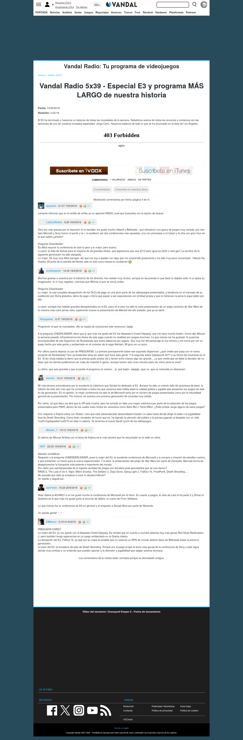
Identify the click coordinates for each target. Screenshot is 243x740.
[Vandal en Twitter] (65, 710)
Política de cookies (189, 710)
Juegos (88, 12)
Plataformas (176, 12)
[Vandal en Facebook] (52, 710)
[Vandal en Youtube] (92, 710)
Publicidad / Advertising (163, 706)
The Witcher (81, 7)
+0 (92, 222)
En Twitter (144, 180)
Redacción (128, 706)
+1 (88, 205)
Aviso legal (185, 706)
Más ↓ (97, 4)
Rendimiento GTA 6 (64, 7)
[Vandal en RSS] (105, 710)
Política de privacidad (162, 710)
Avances (116, 12)
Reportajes (102, 12)
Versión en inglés (121, 728)
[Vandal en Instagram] (78, 710)
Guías (78, 12)
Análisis (67, 12)
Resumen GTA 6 (63, 3)
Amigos (132, 180)
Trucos (128, 12)
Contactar (128, 710)
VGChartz (128, 719)
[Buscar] (194, 4)
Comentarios (100, 180)
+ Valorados (117, 180)
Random (148, 12)
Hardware (161, 12)
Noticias (55, 12)
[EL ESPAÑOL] (204, 4)
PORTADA (41, 12)
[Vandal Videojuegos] (121, 4)
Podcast (191, 12)
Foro (137, 12)
